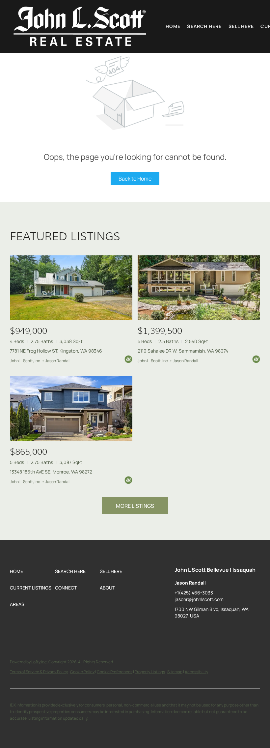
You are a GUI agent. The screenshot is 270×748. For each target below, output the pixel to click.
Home (173, 26)
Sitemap (174, 672)
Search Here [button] (204, 26)
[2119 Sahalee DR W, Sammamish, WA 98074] (199, 287)
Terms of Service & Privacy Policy (39, 672)
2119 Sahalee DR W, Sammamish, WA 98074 (183, 351)
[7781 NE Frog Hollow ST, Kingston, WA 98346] (71, 287)
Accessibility (196, 672)
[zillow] (179, 631)
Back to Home (135, 178)
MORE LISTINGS (135, 505)
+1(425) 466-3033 (194, 593)
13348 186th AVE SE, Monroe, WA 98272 (51, 472)
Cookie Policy (82, 672)
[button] (80, 26)
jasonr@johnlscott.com (199, 599)
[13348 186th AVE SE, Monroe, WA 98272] (71, 408)
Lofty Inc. (39, 662)
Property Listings (150, 672)
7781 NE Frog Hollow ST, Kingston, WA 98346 (56, 351)
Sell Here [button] (241, 26)
